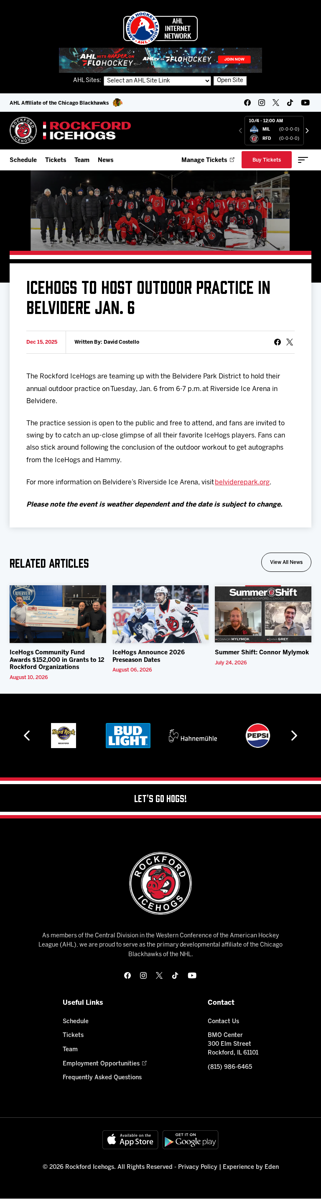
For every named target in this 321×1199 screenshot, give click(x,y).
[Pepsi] (257, 735)
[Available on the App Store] (130, 1139)
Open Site (230, 80)
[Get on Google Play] (191, 1139)
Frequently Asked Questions (102, 1078)
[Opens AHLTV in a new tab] (160, 60)
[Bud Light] (128, 735)
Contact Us (223, 1021)
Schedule (23, 160)
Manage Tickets (204, 160)
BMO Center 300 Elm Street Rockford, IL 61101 (233, 1044)
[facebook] (247, 103)
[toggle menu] (303, 160)
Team (81, 160)
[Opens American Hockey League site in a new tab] (160, 28)
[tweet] (290, 342)
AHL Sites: (87, 80)
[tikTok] (290, 103)
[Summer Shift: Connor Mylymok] (263, 614)
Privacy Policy (197, 1167)
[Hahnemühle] (193, 735)
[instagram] (262, 103)
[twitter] (276, 103)
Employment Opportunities (101, 1064)
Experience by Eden (251, 1167)
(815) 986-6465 (230, 1067)
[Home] (70, 130)
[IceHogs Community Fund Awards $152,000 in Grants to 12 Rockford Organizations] (58, 614)
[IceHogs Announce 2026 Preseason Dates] (160, 614)
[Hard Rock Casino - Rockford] (63, 735)
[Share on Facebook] (278, 342)
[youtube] (305, 103)
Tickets (55, 160)
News (105, 160)
